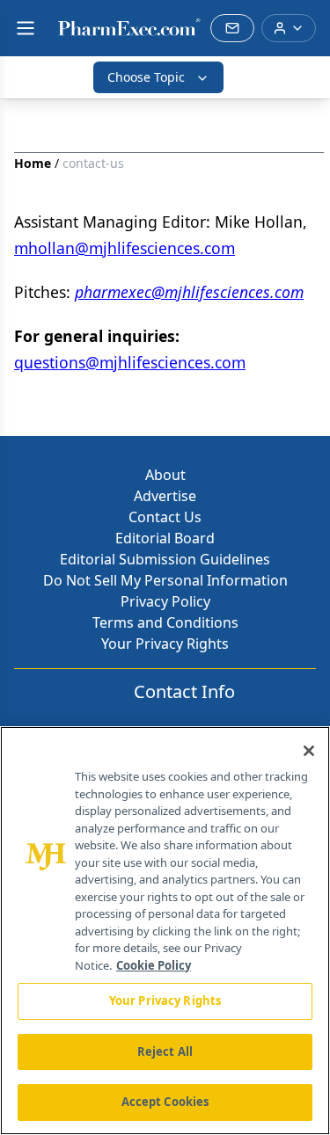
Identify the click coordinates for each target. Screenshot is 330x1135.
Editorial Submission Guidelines (165, 559)
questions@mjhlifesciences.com (130, 362)
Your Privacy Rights (165, 643)
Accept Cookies (165, 1102)
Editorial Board (165, 538)
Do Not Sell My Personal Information (165, 580)
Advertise (165, 496)
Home (32, 163)
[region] (165, 930)
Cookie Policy (153, 965)
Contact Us (165, 517)
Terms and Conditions (165, 622)
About (165, 474)
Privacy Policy (165, 601)
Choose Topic (146, 77)
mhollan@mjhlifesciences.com (124, 247)
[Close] (309, 750)
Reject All (165, 1051)
